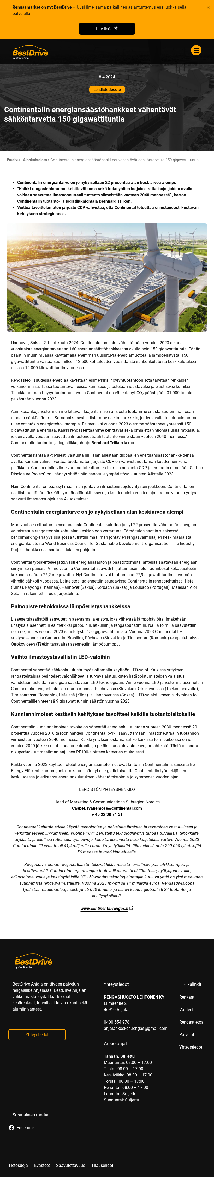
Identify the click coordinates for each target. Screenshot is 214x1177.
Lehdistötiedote (107, 89)
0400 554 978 (116, 1022)
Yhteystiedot (37, 1034)
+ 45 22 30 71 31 (107, 814)
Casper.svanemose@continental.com (107, 808)
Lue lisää (104, 28)
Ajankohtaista (35, 160)
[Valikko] (196, 50)
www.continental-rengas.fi (104, 908)
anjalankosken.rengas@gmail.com (136, 1028)
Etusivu (13, 160)
